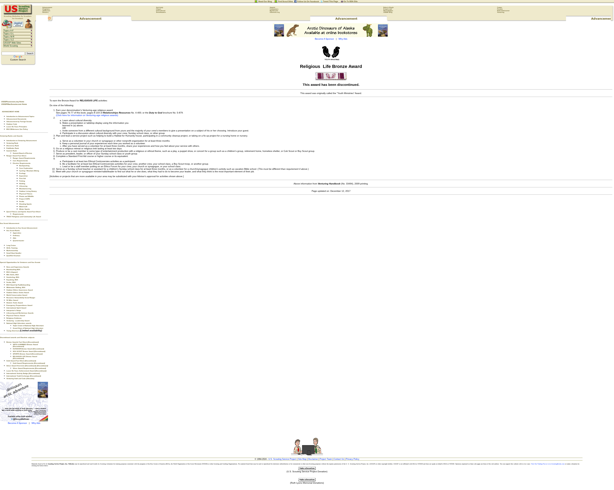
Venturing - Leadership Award (17, 321)
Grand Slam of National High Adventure (28, 328)
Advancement (47, 7)
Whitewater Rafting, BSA (15, 287)
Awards (272, 7)
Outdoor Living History (28, 191)
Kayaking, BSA (12, 280)
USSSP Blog (387, 12)
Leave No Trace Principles (16, 127)
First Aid (22, 178)
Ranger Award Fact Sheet (16, 156)
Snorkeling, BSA (12, 277)
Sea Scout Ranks (13, 230)
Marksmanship (12, 250)
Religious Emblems (14, 318)
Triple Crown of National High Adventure (28, 326)
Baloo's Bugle (388, 7)
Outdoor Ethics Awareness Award (19, 290)
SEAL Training (11, 248)
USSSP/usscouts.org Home (12, 102)
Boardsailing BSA (13, 269)
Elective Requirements (22, 163)
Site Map (302, 459)
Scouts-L (45, 12)
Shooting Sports (25, 204)
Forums (500, 9)
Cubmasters (274, 9)
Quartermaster (18, 240)
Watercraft (23, 206)
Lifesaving (23, 186)
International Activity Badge (23, 373)
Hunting (22, 183)
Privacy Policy (352, 459)
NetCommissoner (503, 11)
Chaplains (46, 9)
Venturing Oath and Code (20, 378)
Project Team (326, 459)
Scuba (21, 201)
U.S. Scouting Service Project (282, 459)
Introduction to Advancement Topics (20, 116)
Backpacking (24, 166)
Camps (499, 7)
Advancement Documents (16, 119)
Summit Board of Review (22, 153)
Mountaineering (25, 189)
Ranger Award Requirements (24, 158)
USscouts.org (275, 12)
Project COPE (24, 199)
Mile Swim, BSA (12, 275)
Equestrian (23, 176)
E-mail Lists (387, 9)
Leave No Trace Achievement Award (26, 371)
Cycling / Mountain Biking (29, 171)
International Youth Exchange (23, 376)
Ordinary (16, 235)
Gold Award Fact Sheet (21, 361)
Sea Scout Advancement (9, 223)
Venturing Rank (12, 143)
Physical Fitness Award (15, 315)
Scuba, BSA (11, 282)
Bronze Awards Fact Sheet (22, 342)
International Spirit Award (16, 308)
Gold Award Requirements (29, 363)
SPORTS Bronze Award (28, 354)
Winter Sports (24, 209)
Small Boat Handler (13, 253)
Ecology (22, 173)
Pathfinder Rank (12, 148)
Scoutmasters (161, 12)
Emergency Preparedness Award (19, 305)
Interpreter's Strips (13, 310)
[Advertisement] (24, 82)
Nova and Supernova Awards (17, 267)
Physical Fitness (25, 194)
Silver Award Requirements (29, 368)
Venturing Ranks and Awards (11, 136)
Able (14, 238)
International (160, 11)
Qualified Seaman (13, 256)
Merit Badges (388, 11)
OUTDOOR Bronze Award (28, 349)
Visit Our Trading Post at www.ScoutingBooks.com (548, 464)
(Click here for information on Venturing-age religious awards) (87, 115)
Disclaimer (313, 459)
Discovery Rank (12, 146)
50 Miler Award (12, 300)
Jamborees (46, 11)
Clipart (158, 9)
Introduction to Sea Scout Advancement (21, 228)
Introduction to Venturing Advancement (21, 140)
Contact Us (339, 459)
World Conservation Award (16, 295)
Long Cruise (11, 245)
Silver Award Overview (21, 366)
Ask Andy (159, 7)
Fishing (22, 181)
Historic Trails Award (14, 303)
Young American (12, 331)
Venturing (500, 12)
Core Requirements (20, 161)
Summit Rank (11, 151)
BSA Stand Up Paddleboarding (18, 285)
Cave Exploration (26, 168)
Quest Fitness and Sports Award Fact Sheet (23, 212)
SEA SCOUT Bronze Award (29, 351)
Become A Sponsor (17, 423)
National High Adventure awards (18, 323)
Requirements (18, 214)
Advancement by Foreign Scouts (19, 121)
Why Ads (35, 423)
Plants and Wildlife (26, 196)
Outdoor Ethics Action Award (17, 292)
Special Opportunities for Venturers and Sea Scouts (20, 262)
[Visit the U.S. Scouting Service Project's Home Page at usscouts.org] (18, 14)
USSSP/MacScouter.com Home (14, 104)
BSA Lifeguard (12, 272)
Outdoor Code (11, 124)
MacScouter (274, 11)
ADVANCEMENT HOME (10, 112)
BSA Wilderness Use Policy (17, 129)
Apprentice (17, 233)
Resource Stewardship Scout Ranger (20, 298)
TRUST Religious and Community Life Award (23, 217)
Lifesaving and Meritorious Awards (20, 313)
